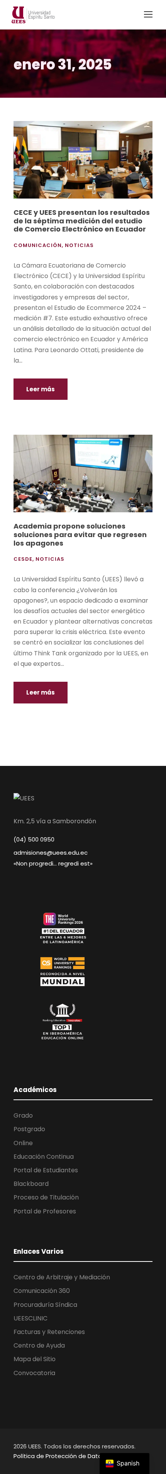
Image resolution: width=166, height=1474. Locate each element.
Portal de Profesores (45, 1211)
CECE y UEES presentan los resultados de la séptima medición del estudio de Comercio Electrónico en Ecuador (82, 220)
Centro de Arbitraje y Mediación (62, 1277)
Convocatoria (34, 1373)
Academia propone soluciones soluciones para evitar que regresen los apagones (80, 534)
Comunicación (38, 245)
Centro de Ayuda (39, 1345)
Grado (23, 1115)
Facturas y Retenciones (49, 1331)
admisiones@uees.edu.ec (51, 852)
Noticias (79, 245)
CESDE (23, 559)
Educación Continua (44, 1156)
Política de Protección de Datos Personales (76, 1456)
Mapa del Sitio (35, 1359)
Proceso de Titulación (46, 1197)
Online (23, 1143)
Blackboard (31, 1183)
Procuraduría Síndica (45, 1304)
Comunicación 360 (42, 1290)
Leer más (40, 389)
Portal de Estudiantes (46, 1170)
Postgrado (29, 1129)
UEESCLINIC (30, 1318)
